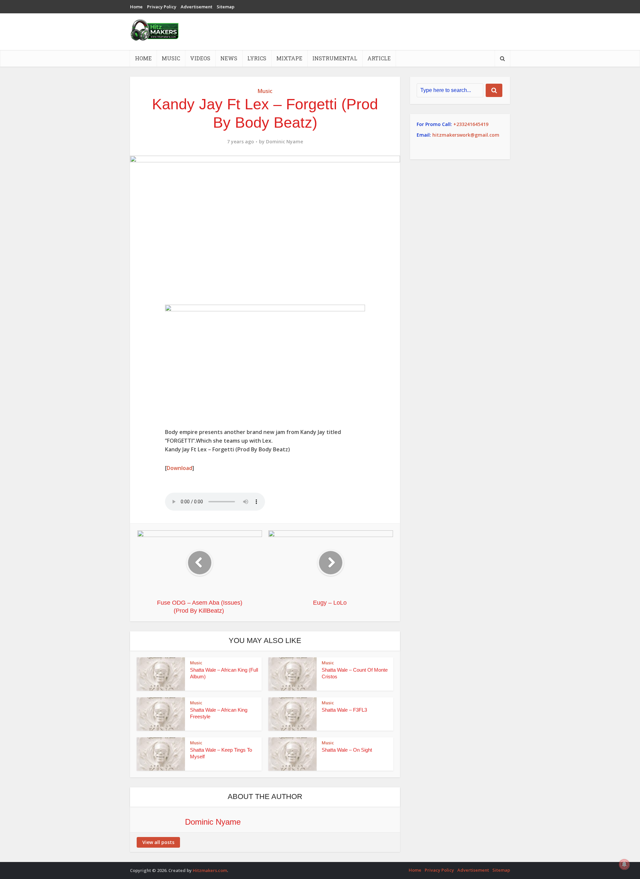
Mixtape (289, 58)
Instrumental (334, 58)
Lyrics (256, 58)
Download (179, 468)
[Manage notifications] (624, 864)
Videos (200, 58)
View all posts (158, 842)
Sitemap (225, 7)
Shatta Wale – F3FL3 (344, 710)
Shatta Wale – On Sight (347, 750)
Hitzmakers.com (210, 870)
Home (136, 7)
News (228, 58)
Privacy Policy (161, 7)
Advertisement (196, 7)
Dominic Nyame (284, 142)
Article (379, 58)
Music (171, 58)
